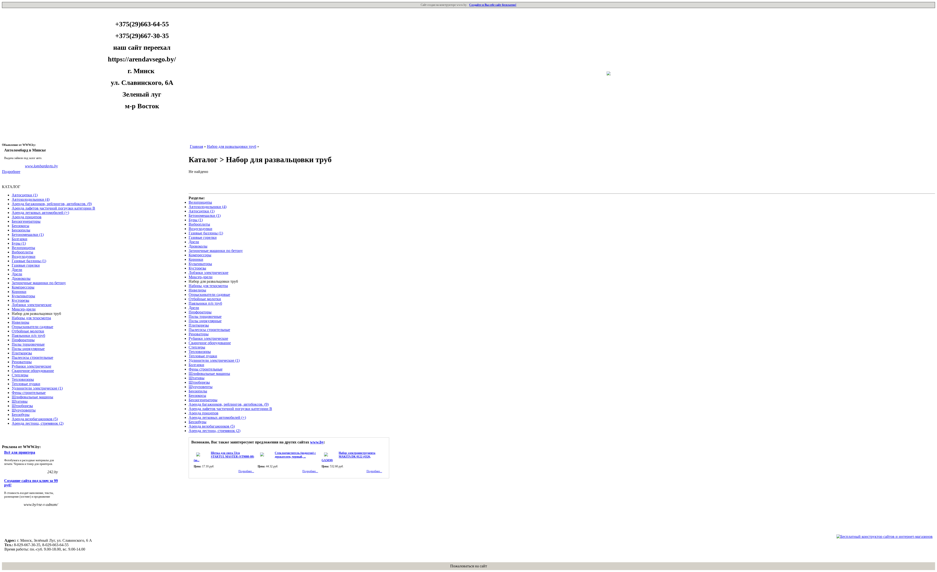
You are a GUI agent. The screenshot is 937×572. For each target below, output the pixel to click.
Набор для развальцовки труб (231, 146)
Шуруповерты (24, 410)
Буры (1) (19, 243)
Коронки (19, 292)
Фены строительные (29, 393)
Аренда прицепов (26, 217)
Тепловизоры (23, 379)
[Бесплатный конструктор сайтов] (884, 536)
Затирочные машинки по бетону (39, 283)
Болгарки (19, 239)
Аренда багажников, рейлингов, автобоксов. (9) (52, 204)
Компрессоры (23, 287)
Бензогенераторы (26, 221)
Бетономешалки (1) (28, 234)
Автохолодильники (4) (31, 199)
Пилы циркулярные (28, 349)
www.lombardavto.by (41, 166)
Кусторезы (20, 300)
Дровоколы (21, 278)
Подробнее (11, 172)
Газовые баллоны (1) (29, 261)
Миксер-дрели (24, 309)
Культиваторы (23, 296)
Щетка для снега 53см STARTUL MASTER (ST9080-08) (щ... (224, 456)
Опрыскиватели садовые (32, 327)
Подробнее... (246, 471)
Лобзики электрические (31, 305)
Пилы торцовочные (28, 344)
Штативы (20, 401)
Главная (196, 146)
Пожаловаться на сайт (468, 566)
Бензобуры (21, 414)
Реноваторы (22, 362)
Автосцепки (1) (25, 195)
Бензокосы (20, 226)
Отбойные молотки (28, 331)
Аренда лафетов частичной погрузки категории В (53, 208)
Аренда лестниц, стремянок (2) (37, 423)
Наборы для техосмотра (31, 318)
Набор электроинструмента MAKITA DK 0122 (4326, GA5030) (348, 456)
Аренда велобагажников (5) (35, 419)
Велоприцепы (23, 248)
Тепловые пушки (26, 384)
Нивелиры (20, 322)
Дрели (17, 270)
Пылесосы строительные (32, 357)
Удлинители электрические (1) (37, 388)
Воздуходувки (23, 256)
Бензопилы (21, 230)
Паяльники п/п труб (28, 335)
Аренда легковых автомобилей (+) (40, 213)
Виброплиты (22, 252)
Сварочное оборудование (33, 371)
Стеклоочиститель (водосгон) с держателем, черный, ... (295, 454)
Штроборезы (22, 406)
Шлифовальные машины (32, 397)
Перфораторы (23, 340)
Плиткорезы (22, 353)
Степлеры (20, 375)
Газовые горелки (26, 265)
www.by (317, 442)
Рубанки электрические (31, 366)
